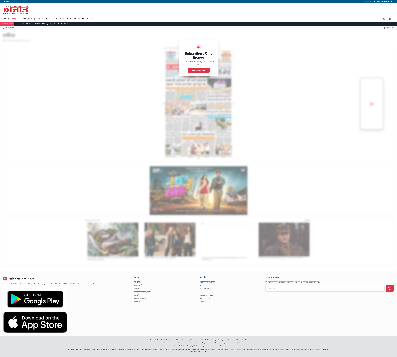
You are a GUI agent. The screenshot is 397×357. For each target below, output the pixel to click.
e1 (83, 19)
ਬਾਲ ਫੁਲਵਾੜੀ (138, 285)
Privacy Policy (205, 289)
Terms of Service (207, 292)
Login (7, 1)
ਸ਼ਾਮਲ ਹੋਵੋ (390, 288)
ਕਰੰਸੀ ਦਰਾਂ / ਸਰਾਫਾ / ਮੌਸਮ (142, 292)
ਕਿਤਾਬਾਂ (136, 295)
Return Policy (205, 298)
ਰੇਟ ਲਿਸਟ (137, 282)
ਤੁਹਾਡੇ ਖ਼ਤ (137, 302)
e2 (87, 19)
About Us (203, 285)
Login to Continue (198, 70)
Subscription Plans (207, 295)
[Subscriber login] (384, 19)
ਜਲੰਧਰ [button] (14, 19)
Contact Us (204, 302)
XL (392, 1)
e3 (92, 19)
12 (79, 19)
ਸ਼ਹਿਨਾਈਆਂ (137, 289)
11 (75, 19)
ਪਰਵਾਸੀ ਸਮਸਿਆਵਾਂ (140, 298)
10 (71, 19)
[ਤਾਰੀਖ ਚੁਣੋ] (34, 19)
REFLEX (202, 351)
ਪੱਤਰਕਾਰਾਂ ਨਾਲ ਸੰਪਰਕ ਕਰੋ (207, 282)
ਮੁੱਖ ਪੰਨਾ (6, 19)
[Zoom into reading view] (390, 19)
